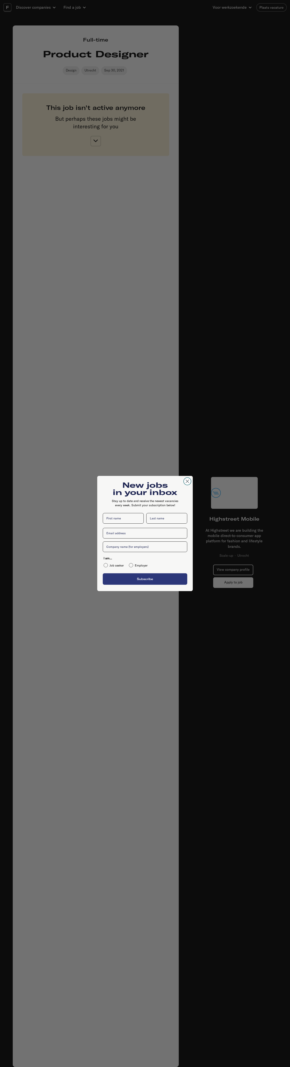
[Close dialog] (187, 481)
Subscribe (145, 579)
